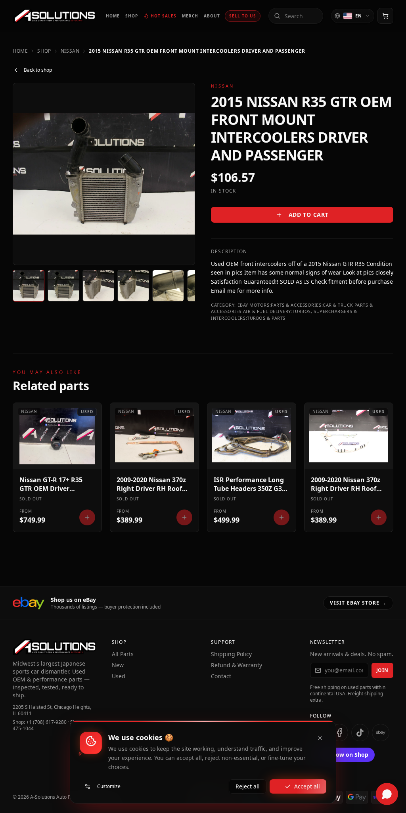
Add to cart (309, 214)
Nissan (70, 51)
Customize (109, 786)
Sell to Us (242, 16)
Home (20, 51)
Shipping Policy (231, 654)
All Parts (123, 654)
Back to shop (38, 70)
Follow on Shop (347, 754)
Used (118, 676)
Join (382, 670)
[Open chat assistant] (387, 794)
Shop (44, 51)
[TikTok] (360, 732)
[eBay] (380, 732)
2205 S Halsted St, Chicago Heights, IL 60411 (52, 710)
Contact (221, 676)
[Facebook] (339, 732)
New (118, 665)
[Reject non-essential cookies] (320, 738)
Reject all (248, 786)
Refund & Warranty (236, 665)
